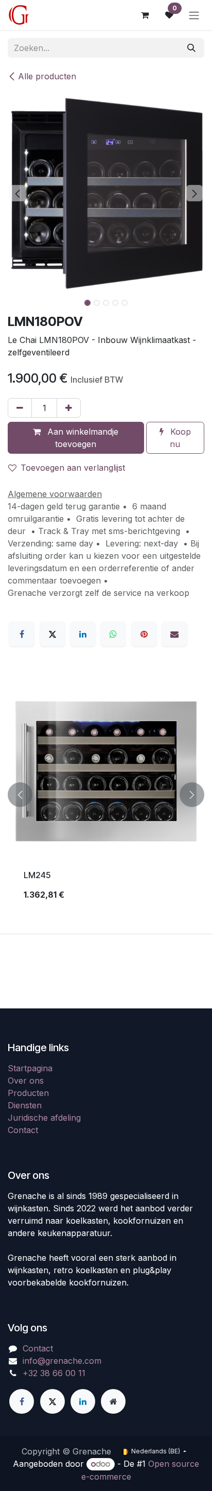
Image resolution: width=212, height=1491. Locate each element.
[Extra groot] (113, 1401)
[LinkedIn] (82, 634)
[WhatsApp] (113, 634)
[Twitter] (52, 1401)
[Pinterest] (144, 634)
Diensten (25, 1105)
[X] (52, 634)
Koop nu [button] (179, 437)
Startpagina (30, 1068)
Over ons (26, 1080)
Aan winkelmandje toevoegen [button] (81, 437)
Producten (28, 1093)
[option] (106, 795)
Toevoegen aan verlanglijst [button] (73, 467)
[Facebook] (21, 634)
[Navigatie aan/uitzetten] (194, 15)
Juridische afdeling (44, 1117)
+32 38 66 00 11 (54, 1373)
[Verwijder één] (20, 408)
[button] (17, 193)
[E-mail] (174, 634)
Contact (23, 1130)
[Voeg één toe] (69, 408)
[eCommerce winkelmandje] (144, 15)
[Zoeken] (191, 48)
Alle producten (47, 76)
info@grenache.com (62, 1361)
